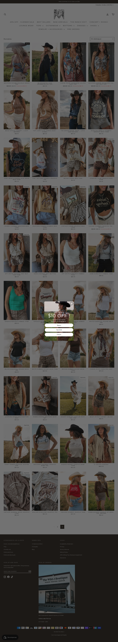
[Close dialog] (71, 303)
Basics (59, 325)
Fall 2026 (59, 330)
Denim (59, 334)
